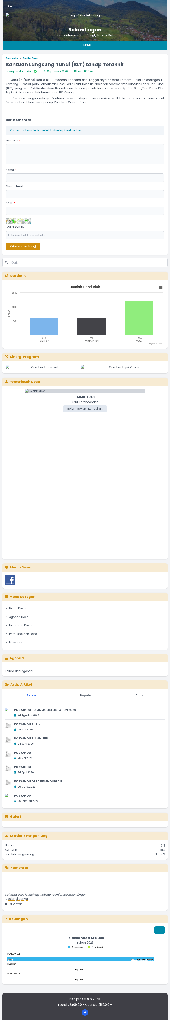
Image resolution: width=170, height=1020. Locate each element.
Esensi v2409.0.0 (70, 1005)
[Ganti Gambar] (16, 226)
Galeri (15, 816)
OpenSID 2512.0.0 (97, 1005)
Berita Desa (31, 58)
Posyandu (16, 642)
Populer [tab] (86, 695)
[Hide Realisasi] (95, 947)
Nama (11, 170)
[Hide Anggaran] (75, 947)
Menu (87, 45)
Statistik (18, 275)
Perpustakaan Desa (23, 634)
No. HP (10, 203)
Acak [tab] (139, 695)
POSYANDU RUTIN (27, 724)
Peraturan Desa (20, 625)
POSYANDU (22, 753)
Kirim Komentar (21, 246)
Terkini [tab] (31, 695)
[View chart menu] (160, 287)
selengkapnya (18, 894)
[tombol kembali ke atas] (162, 1012)
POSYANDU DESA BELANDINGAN (38, 781)
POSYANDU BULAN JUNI (31, 738)
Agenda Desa (18, 617)
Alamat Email (14, 186)
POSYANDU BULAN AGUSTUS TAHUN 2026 (45, 710)
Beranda (12, 58)
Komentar (13, 140)
